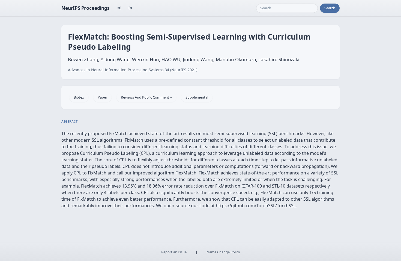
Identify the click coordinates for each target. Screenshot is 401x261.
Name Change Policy (223, 252)
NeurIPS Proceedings (85, 8)
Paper (102, 97)
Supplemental (196, 97)
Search (329, 7)
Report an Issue (174, 252)
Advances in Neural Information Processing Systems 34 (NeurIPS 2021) (132, 69)
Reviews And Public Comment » (146, 97)
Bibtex (79, 97)
